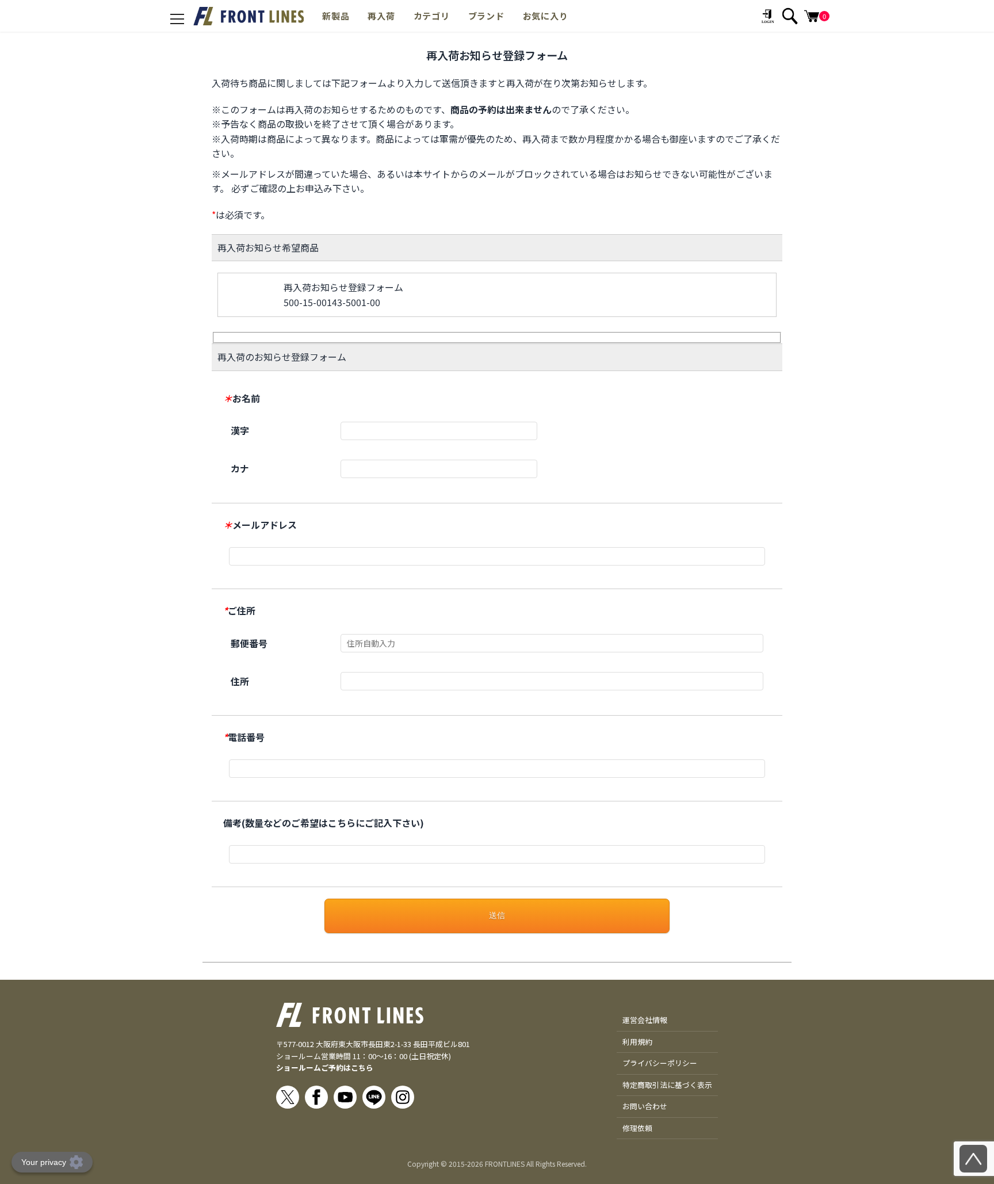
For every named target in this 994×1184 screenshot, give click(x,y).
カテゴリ (432, 15)
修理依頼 (637, 1127)
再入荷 (381, 15)
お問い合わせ (644, 1106)
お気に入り (545, 15)
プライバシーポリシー (659, 1062)
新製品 (335, 15)
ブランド (486, 15)
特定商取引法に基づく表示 (667, 1084)
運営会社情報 (644, 1019)
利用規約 (637, 1041)
